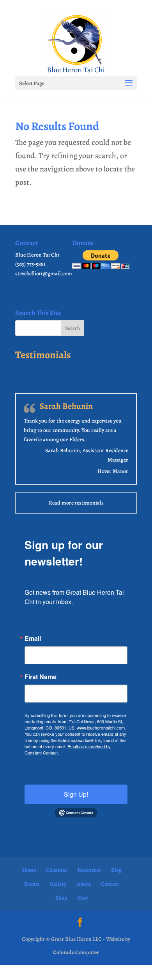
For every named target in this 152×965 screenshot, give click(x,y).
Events (32, 884)
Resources (89, 870)
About (84, 884)
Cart (83, 898)
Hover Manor (112, 471)
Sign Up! (76, 794)
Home (29, 870)
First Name (41, 677)
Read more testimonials (76, 503)
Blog (116, 870)
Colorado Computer (76, 952)
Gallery (58, 884)
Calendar (56, 870)
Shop (61, 898)
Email (33, 638)
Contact (110, 884)
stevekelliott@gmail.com (43, 273)
